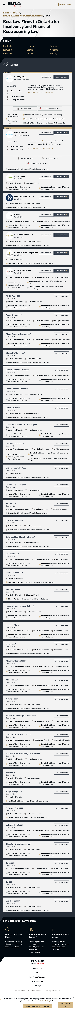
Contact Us (37, 968)
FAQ (37, 973)
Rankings (37, 986)
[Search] (56, 4)
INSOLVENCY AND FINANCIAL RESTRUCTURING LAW (23, 16)
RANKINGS (7, 13)
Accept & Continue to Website (37, 1006)
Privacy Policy (20, 991)
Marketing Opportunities (37, 940)
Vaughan (54, 49)
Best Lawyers (55, 991)
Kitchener (7, 53)
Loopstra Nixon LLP (35, 141)
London (30, 46)
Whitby (53, 53)
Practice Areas (61, 940)
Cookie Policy (30, 991)
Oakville (30, 49)
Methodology (37, 981)
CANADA (16, 13)
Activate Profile (61, 296)
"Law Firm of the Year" (37, 977)
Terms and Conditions (42, 991)
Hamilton (7, 49)
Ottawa (30, 53)
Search (14, 940)
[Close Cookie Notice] (72, 997)
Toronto (53, 46)
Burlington (8, 46)
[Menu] (4, 4)
